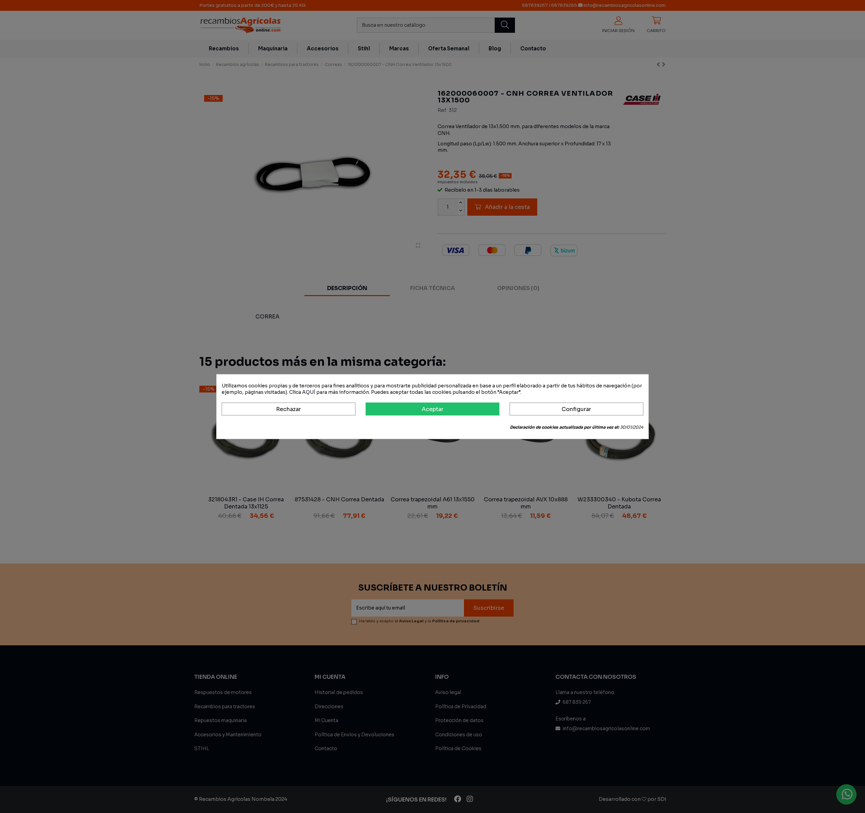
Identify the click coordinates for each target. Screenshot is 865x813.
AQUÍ (308, 392)
